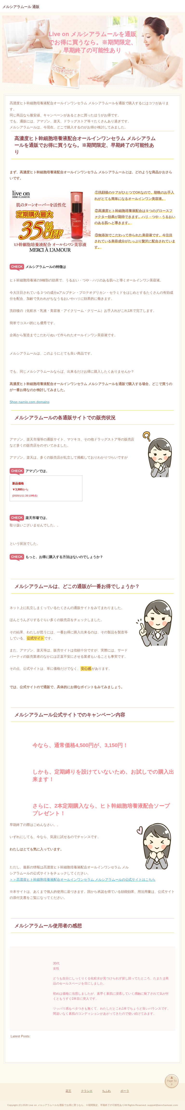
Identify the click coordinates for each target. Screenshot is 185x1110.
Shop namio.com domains (29, 402)
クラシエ (86, 1091)
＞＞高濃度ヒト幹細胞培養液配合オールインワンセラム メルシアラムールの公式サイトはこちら (82, 879)
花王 (68, 1091)
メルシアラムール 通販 (21, 7)
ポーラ (124, 1091)
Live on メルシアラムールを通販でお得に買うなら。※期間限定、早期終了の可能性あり (92, 42)
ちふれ (106, 1091)
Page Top (172, 1082)
